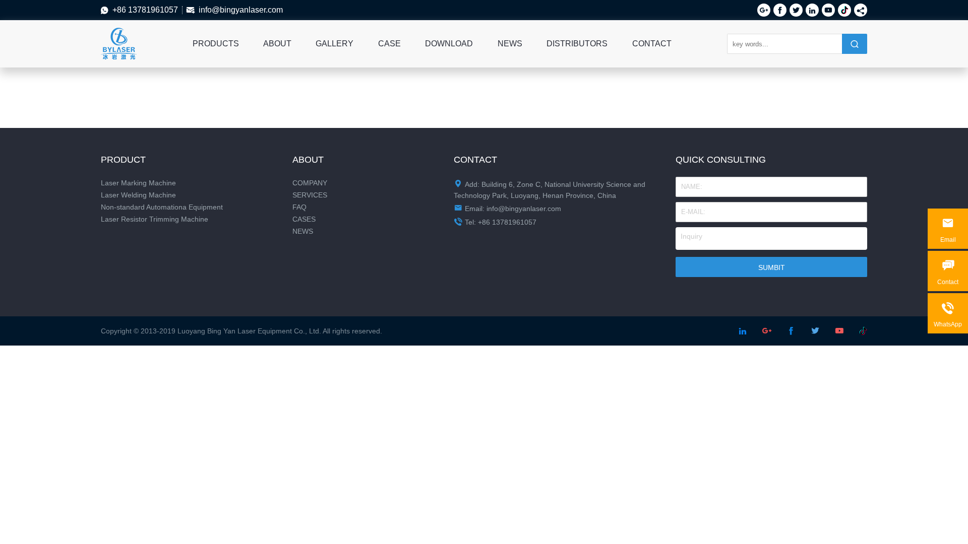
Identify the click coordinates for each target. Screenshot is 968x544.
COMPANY (309, 183)
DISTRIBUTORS (577, 43)
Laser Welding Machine (138, 195)
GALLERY (334, 43)
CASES (304, 219)
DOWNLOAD (449, 43)
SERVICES (309, 195)
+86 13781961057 (145, 10)
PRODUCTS (216, 43)
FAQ (299, 207)
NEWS (510, 43)
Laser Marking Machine (138, 183)
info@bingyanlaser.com (241, 10)
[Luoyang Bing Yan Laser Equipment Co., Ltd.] (119, 33)
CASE (389, 43)
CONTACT (652, 43)
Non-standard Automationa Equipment (162, 207)
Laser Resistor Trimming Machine (154, 219)
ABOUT (277, 43)
